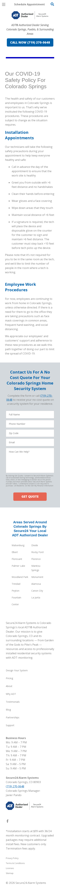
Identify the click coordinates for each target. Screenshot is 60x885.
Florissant (17, 559)
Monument (37, 577)
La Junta (35, 597)
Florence (36, 559)
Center (15, 604)
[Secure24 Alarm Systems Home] (30, 15)
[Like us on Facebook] (7, 822)
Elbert (15, 552)
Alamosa (36, 583)
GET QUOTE (30, 496)
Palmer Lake (18, 565)
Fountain (16, 597)
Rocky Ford (37, 552)
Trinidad (16, 583)
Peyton (15, 590)
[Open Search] (52, 4)
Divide (34, 545)
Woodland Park (20, 577)
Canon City (37, 590)
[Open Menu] (3, 4)
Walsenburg (18, 545)
